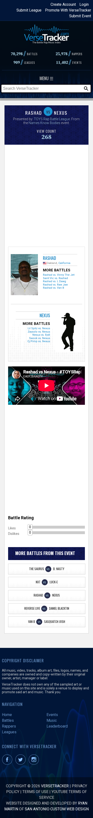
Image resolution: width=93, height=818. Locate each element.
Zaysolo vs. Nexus (39, 331)
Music (51, 720)
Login (84, 4)
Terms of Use (35, 791)
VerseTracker (55, 786)
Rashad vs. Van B (53, 287)
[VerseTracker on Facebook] (8, 763)
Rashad (49, 258)
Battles (8, 720)
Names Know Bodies (44, 123)
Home (7, 714)
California (64, 263)
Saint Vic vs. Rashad (55, 278)
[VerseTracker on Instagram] (35, 763)
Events (52, 714)
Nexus (45, 315)
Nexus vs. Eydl (41, 334)
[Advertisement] (46, 195)
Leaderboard (57, 726)
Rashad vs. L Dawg (54, 281)
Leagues (9, 732)
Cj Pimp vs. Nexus (38, 341)
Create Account (63, 4)
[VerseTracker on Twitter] (21, 763)
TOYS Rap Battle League (52, 119)
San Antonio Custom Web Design (57, 809)
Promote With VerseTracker (68, 10)
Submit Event (80, 16)
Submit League (28, 10)
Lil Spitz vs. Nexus (39, 328)
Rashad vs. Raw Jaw (55, 284)
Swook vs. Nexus (39, 338)
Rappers (9, 726)
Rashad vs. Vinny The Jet (58, 274)
